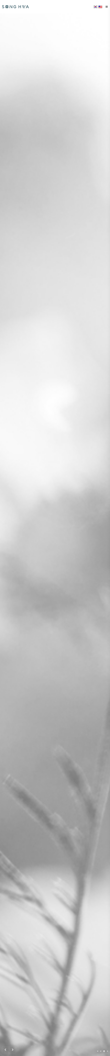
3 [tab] (104, 1051)
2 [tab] (100, 1051)
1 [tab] (97, 1051)
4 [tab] (107, 1051)
